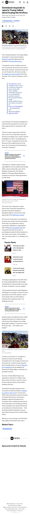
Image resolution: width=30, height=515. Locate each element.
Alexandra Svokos (7, 20)
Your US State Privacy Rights (14, 505)
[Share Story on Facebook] (2, 26)
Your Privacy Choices (12, 510)
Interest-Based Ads (22, 507)
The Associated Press (16, 228)
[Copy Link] (13, 26)
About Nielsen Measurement (11, 509)
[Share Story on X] (6, 26)
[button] (2, 2)
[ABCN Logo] (9, 2)
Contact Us (19, 510)
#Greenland (12, 84)
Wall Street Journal (18, 215)
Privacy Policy (19, 503)
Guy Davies (16, 20)
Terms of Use (21, 509)
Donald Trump (6, 59)
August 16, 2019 (13, 113)
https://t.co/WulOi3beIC (15, 106)
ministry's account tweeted (12, 74)
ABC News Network (11, 503)
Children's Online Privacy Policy (10, 507)
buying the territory (16, 61)
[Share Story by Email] (9, 26)
